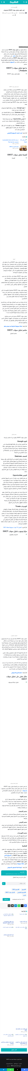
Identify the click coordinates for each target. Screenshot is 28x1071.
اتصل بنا (20, 1063)
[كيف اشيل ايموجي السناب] (7, 930)
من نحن (8, 1065)
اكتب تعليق (14, 1050)
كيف (12, 7)
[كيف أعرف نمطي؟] (21, 916)
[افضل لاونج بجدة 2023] (23, 148)
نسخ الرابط (6, 899)
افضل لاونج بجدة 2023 (14, 146)
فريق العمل (16, 1063)
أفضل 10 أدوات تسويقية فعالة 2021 (12, 527)
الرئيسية (14, 7)
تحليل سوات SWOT (10, 892)
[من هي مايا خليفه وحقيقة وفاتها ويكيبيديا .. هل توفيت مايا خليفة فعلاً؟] (23, 141)
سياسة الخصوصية (9, 1063)
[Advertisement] (14, 30)
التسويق (23, 889)
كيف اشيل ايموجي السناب (8, 934)
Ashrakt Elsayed (22, 13)
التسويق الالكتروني (21, 892)
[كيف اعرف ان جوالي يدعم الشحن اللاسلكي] (7, 1037)
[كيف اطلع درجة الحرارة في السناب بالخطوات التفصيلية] (7, 916)
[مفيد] (14, 2)
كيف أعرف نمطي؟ (23, 921)
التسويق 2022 (15, 889)
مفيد (24, 895)
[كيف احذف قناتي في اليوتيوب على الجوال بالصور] (21, 1037)
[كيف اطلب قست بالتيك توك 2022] (21, 977)
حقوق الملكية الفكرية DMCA (16, 1065)
